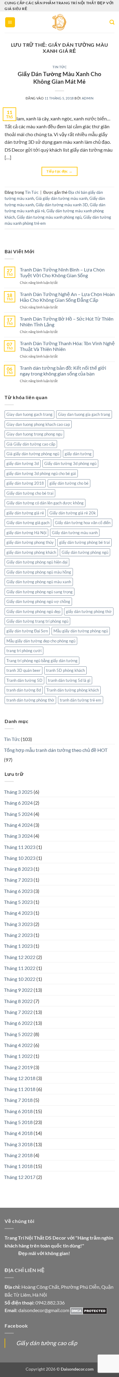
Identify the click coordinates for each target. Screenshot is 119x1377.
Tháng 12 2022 (19, 957)
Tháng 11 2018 (19, 1089)
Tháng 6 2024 (18, 803)
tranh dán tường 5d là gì (69, 680)
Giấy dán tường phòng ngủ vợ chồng (38, 601)
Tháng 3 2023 (18, 924)
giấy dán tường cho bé (68, 483)
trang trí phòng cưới (23, 650)
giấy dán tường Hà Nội (26, 532)
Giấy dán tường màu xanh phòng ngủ (49, 217)
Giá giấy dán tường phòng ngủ (32, 453)
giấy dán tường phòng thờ (89, 611)
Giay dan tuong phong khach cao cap (38, 424)
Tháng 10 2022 (19, 979)
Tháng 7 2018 (18, 1100)
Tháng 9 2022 (18, 990)
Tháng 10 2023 (19, 858)
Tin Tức (59, 67)
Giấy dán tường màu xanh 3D (62, 204)
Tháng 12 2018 (19, 1078)
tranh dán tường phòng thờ (30, 700)
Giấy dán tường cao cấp (46, 1342)
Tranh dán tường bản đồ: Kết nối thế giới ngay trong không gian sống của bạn (63, 370)
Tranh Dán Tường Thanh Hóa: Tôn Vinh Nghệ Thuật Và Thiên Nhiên (67, 346)
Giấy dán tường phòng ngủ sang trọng (39, 591)
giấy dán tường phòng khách (31, 552)
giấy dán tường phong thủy (30, 542)
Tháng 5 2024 (18, 814)
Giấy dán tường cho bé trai (29, 493)
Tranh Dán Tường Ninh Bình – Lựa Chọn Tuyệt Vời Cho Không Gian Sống (62, 272)
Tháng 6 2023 (18, 891)
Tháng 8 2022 (18, 1001)
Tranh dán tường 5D (24, 680)
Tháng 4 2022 (18, 1045)
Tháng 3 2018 (18, 1144)
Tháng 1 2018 (18, 1166)
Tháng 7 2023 (18, 880)
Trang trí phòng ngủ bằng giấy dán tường (42, 660)
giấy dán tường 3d (22, 463)
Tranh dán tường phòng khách (72, 690)
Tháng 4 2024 (18, 825)
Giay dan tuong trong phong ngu (34, 434)
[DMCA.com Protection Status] (88, 1310)
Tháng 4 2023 (18, 913)
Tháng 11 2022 (19, 968)
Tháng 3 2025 (18, 792)
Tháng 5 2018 (18, 1122)
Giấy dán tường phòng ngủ (85, 552)
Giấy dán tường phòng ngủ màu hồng (38, 572)
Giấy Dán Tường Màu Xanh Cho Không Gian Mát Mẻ (59, 77)
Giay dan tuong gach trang (29, 414)
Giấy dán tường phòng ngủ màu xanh (38, 581)
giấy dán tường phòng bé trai (84, 542)
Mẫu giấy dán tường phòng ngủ (80, 630)
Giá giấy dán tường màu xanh (62, 198)
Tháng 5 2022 (18, 1034)
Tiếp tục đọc (59, 171)
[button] (10, 22)
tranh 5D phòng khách (65, 670)
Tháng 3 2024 (18, 836)
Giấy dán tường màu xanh (75, 532)
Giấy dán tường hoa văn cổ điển (82, 522)
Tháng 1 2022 (18, 1056)
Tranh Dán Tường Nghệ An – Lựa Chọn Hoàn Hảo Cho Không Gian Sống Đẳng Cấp (67, 297)
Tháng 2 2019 (18, 1067)
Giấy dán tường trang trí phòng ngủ (37, 621)
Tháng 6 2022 (18, 1023)
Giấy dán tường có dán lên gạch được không (45, 502)
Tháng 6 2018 (18, 1111)
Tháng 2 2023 (18, 935)
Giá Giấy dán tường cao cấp (30, 444)
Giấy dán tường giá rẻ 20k (72, 512)
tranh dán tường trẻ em (80, 700)
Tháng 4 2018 (18, 1133)
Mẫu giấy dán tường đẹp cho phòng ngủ (40, 640)
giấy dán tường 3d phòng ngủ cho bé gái (41, 473)
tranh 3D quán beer (23, 670)
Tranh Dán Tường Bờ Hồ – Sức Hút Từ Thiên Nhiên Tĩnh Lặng (67, 321)
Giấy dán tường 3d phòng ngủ (70, 463)
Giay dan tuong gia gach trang (84, 414)
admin (88, 98)
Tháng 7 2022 (18, 1012)
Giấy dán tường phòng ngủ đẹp (33, 611)
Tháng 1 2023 (18, 946)
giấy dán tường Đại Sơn (27, 630)
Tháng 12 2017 (19, 1177)
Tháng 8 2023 (18, 869)
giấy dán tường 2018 (25, 483)
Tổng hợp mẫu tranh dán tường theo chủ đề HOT (55, 750)
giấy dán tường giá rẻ (25, 512)
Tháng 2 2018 (18, 1155)
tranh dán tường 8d (23, 690)
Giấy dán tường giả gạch (27, 522)
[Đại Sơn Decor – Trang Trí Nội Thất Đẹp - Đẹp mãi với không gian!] (59, 22)
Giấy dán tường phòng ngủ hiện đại (36, 562)
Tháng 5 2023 (18, 902)
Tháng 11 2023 (19, 847)
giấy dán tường (78, 453)
